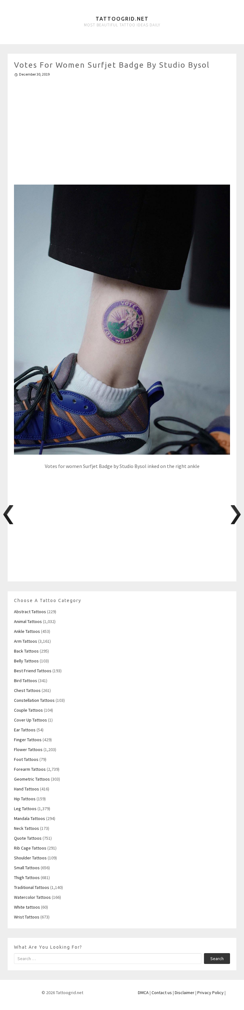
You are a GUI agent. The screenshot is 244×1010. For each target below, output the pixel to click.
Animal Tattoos (28, 621)
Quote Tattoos (28, 838)
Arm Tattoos (25, 641)
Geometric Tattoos (32, 779)
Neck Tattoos (26, 828)
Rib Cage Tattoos (30, 848)
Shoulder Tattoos (30, 858)
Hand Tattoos (26, 789)
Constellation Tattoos (34, 700)
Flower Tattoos (28, 749)
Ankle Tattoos (27, 631)
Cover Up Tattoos (30, 720)
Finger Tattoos (28, 739)
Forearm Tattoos (30, 769)
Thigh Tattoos (27, 877)
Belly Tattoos (26, 661)
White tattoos (27, 907)
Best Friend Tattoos (32, 671)
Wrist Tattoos (26, 917)
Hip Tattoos (25, 799)
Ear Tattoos (25, 730)
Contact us (162, 992)
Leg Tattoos (25, 808)
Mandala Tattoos (29, 818)
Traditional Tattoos (31, 887)
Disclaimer (184, 992)
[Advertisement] (122, 128)
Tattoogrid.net (122, 19)
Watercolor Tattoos (32, 897)
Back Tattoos (26, 651)
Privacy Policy (210, 992)
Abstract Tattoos (30, 611)
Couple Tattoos (28, 710)
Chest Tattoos (27, 690)
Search (217, 958)
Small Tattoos (27, 868)
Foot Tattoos (26, 759)
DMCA (143, 992)
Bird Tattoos (25, 680)
